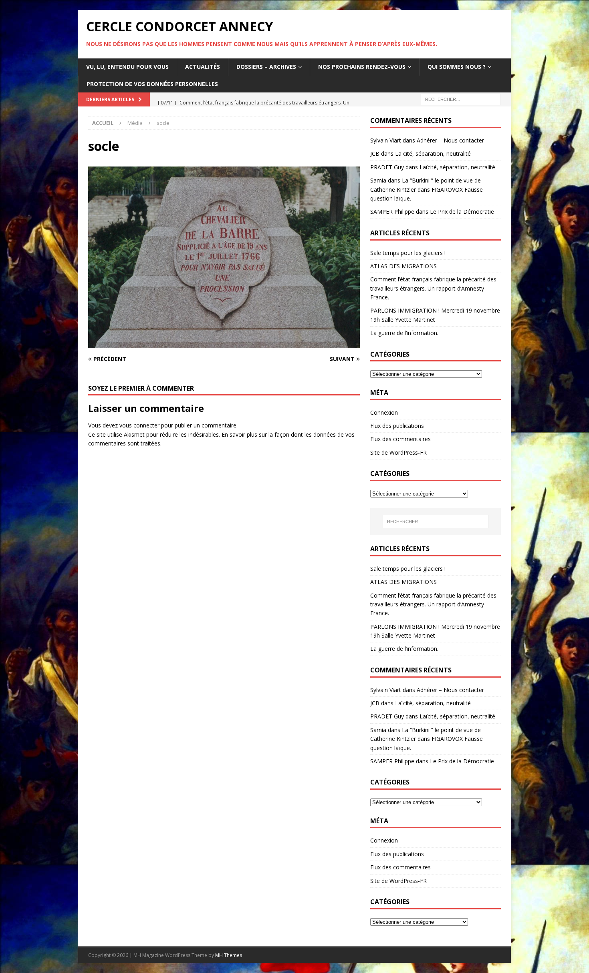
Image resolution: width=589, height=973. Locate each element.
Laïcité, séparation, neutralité (433, 153)
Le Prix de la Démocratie (462, 211)
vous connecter (139, 425)
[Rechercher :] (461, 98)
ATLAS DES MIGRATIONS (403, 266)
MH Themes (228, 955)
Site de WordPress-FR (398, 452)
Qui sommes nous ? (457, 66)
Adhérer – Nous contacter (450, 140)
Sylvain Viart (385, 140)
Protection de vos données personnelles (152, 84)
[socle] (224, 343)
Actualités (202, 66)
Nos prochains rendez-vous (361, 66)
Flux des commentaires (400, 439)
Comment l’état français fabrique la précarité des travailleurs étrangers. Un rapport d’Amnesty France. (433, 288)
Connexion (384, 412)
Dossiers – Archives (266, 66)
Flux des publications (397, 425)
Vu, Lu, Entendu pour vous (127, 66)
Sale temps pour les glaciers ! (408, 253)
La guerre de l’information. (404, 333)
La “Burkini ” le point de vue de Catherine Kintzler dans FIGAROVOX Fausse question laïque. (426, 189)
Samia (378, 180)
